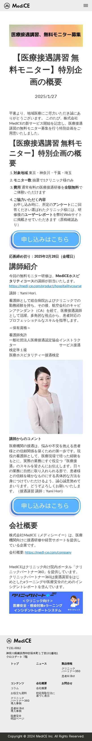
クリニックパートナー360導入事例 (20, 701)
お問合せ (67, 683)
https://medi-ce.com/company (48, 552)
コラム (15, 688)
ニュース (41, 663)
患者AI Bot (68, 676)
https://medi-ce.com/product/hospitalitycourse (45, 286)
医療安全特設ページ (17, 717)
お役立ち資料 (19, 693)
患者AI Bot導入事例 (17, 709)
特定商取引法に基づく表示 (45, 694)
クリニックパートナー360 (71, 670)
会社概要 (41, 688)
